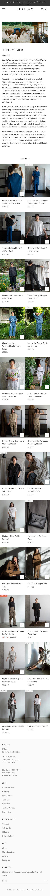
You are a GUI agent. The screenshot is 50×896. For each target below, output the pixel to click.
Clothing (5, 792)
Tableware (6, 800)
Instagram (6, 860)
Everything (6, 812)
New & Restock (8, 788)
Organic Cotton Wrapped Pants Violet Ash (12, 680)
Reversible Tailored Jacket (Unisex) (13, 727)
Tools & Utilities (8, 808)
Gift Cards (6, 828)
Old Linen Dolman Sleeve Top (12, 585)
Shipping (5, 832)
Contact (5, 824)
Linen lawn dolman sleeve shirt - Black (12, 297)
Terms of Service (37, 890)
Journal (5, 856)
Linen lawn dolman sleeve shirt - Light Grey (12, 395)
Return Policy (7, 836)
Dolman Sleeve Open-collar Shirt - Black (13, 490)
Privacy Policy (25, 890)
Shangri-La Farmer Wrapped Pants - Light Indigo (11, 346)
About (4, 848)
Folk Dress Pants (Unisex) (38, 726)
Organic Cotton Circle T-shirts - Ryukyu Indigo (12, 202)
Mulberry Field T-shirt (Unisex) (11, 537)
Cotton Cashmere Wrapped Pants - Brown (13, 632)
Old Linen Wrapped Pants (38, 584)
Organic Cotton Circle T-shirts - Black (12, 249)
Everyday (6, 804)
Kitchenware (7, 796)
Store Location (8, 852)
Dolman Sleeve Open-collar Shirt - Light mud (13, 442)
